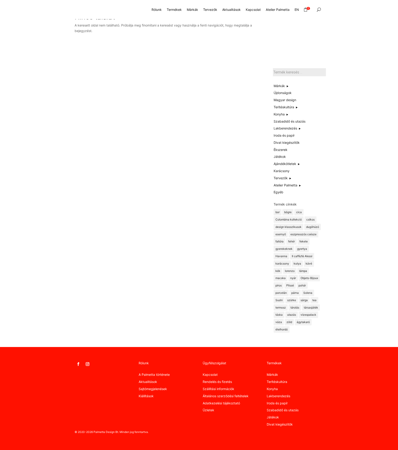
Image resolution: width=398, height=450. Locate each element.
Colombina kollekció (288, 219)
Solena (307, 292)
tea (314, 300)
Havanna (281, 256)
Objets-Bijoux (309, 278)
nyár (293, 278)
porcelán (281, 292)
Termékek (174, 10)
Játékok (273, 417)
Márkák (192, 10)
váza (278, 322)
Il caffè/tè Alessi (302, 256)
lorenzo (290, 271)
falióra (279, 241)
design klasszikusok (288, 227)
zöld (289, 322)
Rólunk (157, 10)
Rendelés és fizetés (217, 382)
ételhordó (281, 329)
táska (279, 314)
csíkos (310, 219)
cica (299, 212)
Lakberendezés (278, 396)
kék (277, 271)
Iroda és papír (277, 403)
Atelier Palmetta (278, 10)
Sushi (279, 300)
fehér (291, 241)
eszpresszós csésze (303, 234)
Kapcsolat (253, 10)
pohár (302, 285)
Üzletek (208, 410)
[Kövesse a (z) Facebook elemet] (78, 364)
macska (280, 278)
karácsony (282, 263)
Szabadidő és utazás (282, 410)
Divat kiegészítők (280, 424)
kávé (309, 263)
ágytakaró (303, 322)
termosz (280, 307)
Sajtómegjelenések (153, 389)
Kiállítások (146, 396)
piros (278, 285)
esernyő (280, 234)
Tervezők (210, 10)
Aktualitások (231, 10)
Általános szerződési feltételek (226, 396)
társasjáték (311, 307)
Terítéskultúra (277, 382)
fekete (303, 241)
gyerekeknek (284, 248)
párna (295, 292)
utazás (291, 314)
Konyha (272, 389)
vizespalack (308, 314)
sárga (304, 300)
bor (277, 212)
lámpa (303, 271)
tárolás (294, 307)
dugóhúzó (312, 227)
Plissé (290, 285)
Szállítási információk (218, 389)
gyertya (302, 248)
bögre (288, 212)
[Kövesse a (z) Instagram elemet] (87, 364)
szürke (291, 300)
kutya (297, 263)
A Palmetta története (154, 374)
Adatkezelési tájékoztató (221, 403)
